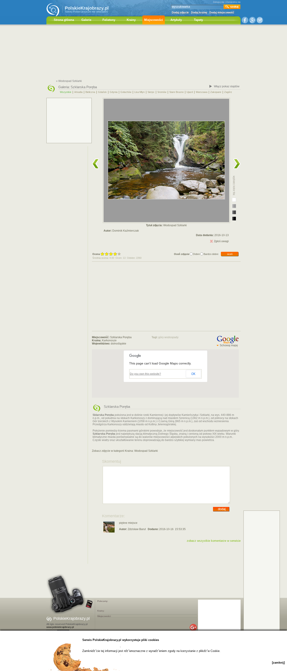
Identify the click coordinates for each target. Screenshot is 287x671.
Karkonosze (109, 340)
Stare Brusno (176, 92)
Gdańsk (102, 92)
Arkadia (78, 92)
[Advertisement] (143, 52)
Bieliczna (90, 92)
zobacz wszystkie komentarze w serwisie (214, 540)
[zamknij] (278, 662)
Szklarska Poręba (84, 87)
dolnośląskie (118, 343)
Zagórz (228, 92)
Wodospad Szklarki (146, 450)
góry (161, 337)
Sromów (161, 92)
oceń (230, 254)
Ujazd (190, 92)
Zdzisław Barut (137, 529)
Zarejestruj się (233, 2)
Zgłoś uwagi (221, 241)
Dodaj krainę (199, 12)
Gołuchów (125, 92)
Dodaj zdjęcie (180, 12)
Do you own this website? (145, 373)
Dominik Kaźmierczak (125, 230)
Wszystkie (65, 92)
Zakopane (215, 92)
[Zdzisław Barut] (109, 531)
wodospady (171, 337)
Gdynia (113, 92)
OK (193, 374)
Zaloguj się (218, 2)
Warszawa (201, 92)
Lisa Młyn (139, 92)
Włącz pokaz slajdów (226, 86)
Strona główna (64, 20)
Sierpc (151, 92)
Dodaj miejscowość (221, 12)
